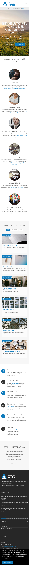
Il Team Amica (14, 464)
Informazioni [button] (5, 558)
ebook (22, 429)
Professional (22, 88)
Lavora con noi (4, 531)
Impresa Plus (15, 88)
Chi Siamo (3, 521)
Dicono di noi (4, 524)
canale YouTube (15, 383)
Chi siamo (9, 44)
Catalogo (20, 44)
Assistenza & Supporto (6, 528)
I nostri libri (4, 526)
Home (9, 8)
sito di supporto (11, 406)
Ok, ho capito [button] (7, 562)
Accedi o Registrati (16, 8)
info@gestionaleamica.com (10, 546)
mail (8, 422)
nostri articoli (15, 429)
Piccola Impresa (7, 88)
